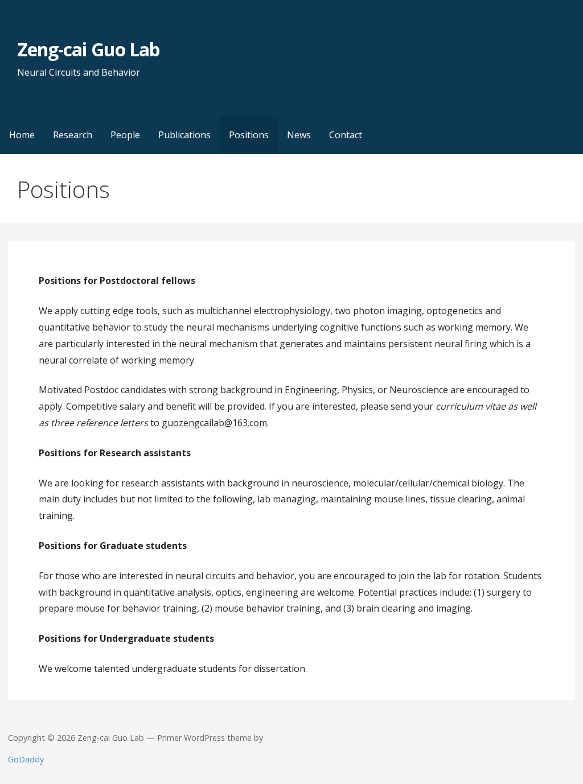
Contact (345, 135)
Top (556, 757)
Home (22, 135)
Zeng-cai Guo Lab (88, 49)
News (299, 135)
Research (72, 135)
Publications (184, 135)
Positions (249, 135)
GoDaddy (26, 759)
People (125, 135)
